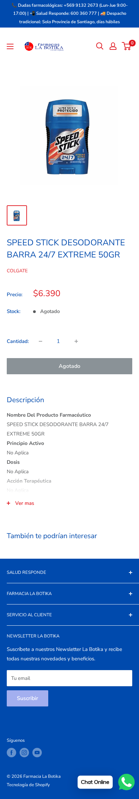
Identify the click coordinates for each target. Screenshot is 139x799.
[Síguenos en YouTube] (37, 752)
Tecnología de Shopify (28, 785)
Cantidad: (18, 341)
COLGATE (17, 271)
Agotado (69, 366)
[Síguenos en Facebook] (11, 752)
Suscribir (27, 698)
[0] (126, 46)
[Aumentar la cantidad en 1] (76, 341)
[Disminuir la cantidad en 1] (40, 341)
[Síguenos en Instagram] (24, 752)
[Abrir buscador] (100, 46)
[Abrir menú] (10, 46)
